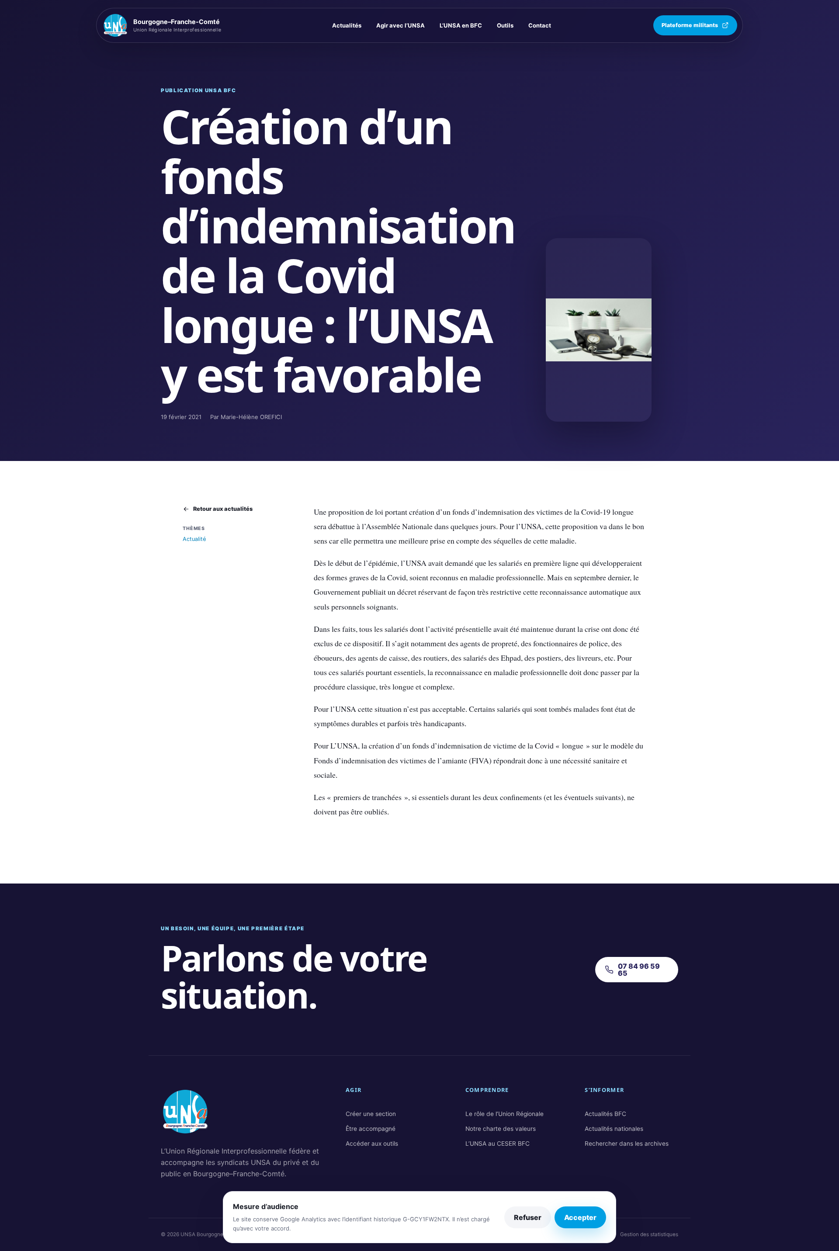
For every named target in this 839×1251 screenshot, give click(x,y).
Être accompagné (370, 1128)
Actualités (346, 25)
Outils (505, 25)
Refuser (527, 1217)
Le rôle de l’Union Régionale (504, 1113)
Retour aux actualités (223, 509)
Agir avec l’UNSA (400, 25)
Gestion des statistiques (649, 1234)
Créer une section (371, 1113)
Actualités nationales (614, 1128)
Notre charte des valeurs (500, 1128)
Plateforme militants (690, 25)
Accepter (580, 1217)
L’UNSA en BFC (461, 25)
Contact (539, 25)
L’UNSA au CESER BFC (497, 1143)
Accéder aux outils (372, 1143)
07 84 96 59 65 (639, 969)
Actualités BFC (605, 1113)
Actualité (194, 539)
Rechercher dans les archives (627, 1143)
